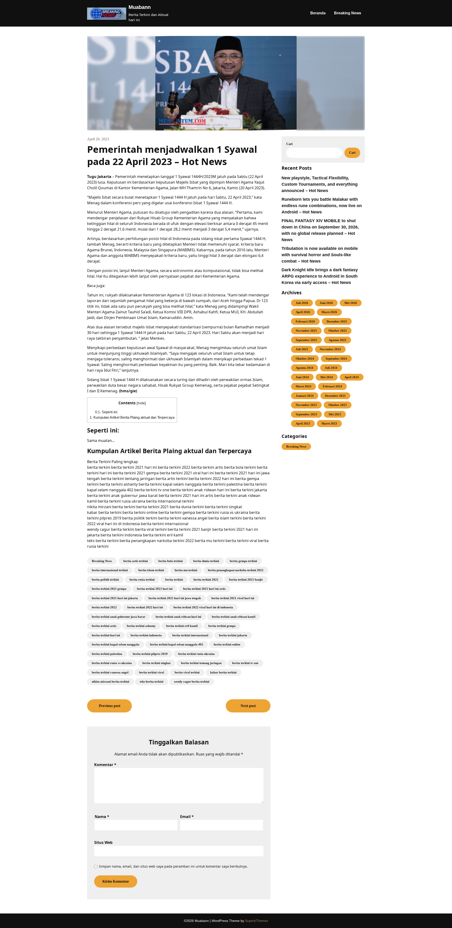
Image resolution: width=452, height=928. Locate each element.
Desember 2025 (337, 321)
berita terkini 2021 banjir (246, 579)
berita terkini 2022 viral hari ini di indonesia (203, 607)
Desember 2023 (335, 395)
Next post (248, 706)
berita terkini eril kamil (182, 626)
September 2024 (336, 358)
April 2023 (303, 423)
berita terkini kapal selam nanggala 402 (176, 644)
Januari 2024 (305, 395)
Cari (289, 144)
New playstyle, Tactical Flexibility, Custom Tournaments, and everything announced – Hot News (320, 184)
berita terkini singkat (156, 663)
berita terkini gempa (222, 626)
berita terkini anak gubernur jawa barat (118, 616)
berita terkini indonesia (146, 635)
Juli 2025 (302, 349)
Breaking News (347, 13)
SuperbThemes (256, 921)
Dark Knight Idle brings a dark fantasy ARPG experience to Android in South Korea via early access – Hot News (320, 276)
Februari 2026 (305, 321)
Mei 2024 (326, 377)
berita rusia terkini (142, 579)
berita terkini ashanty (141, 626)
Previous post (109, 706)
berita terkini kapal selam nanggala (115, 644)
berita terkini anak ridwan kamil (233, 616)
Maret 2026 (329, 312)
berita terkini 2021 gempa (109, 588)
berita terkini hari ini (106, 635)
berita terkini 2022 (104, 607)
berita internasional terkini (110, 570)
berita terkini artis (104, 626)
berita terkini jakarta (233, 635)
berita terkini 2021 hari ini (155, 588)
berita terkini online (227, 644)
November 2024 (330, 349)
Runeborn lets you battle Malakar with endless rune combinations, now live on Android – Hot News (322, 205)
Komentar (105, 764)
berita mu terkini (186, 570)
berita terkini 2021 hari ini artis (204, 588)
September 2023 (306, 414)
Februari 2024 (332, 386)
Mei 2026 (350, 303)
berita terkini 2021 (206, 579)
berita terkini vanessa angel (110, 672)
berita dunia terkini (206, 561)
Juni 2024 (302, 377)
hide (141, 403)
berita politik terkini (105, 579)
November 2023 (306, 405)
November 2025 (306, 330)
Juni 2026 (326, 303)
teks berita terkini (151, 681)
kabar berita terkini (223, 672)
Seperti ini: (106, 412)
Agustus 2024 (304, 368)
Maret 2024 (303, 386)
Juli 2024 (331, 368)
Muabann (140, 7)
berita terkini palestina (107, 654)
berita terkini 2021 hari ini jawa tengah (175, 598)
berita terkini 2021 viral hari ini (232, 598)
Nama (102, 816)
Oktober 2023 (337, 405)
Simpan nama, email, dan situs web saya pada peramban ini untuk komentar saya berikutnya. (173, 866)
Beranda (318, 13)
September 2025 (306, 340)
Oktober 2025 (337, 330)
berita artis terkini (135, 561)
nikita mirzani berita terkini (110, 681)
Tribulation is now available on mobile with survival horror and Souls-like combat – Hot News (320, 254)
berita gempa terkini (243, 561)
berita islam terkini (151, 570)
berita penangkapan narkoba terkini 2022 (235, 570)
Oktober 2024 (305, 358)
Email (187, 816)
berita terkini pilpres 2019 (150, 654)
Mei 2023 (335, 414)
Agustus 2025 (337, 340)
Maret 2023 (329, 423)
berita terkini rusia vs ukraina (112, 663)
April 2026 (303, 312)
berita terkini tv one (245, 663)
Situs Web (103, 842)
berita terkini (174, 579)
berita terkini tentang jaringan (201, 663)
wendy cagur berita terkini (191, 681)
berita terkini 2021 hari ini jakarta (115, 598)
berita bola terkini (170, 561)
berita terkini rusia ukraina (196, 654)
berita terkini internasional (190, 635)
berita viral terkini (187, 672)
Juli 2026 (302, 303)
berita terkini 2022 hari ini (145, 607)
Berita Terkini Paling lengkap (112, 461)
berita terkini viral (151, 672)
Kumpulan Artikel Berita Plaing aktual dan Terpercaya (132, 417)
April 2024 (351, 377)
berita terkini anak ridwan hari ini (178, 616)
